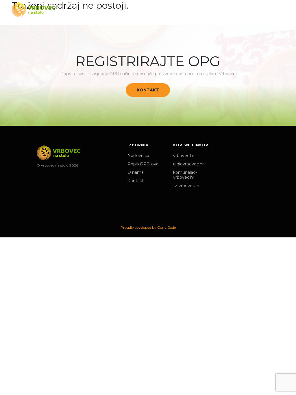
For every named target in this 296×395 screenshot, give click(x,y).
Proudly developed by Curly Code (148, 227)
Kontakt (148, 90)
